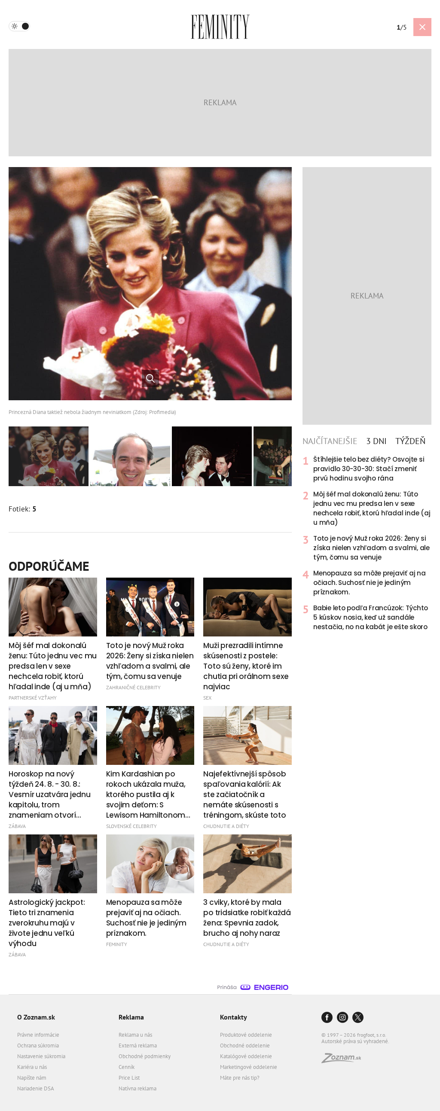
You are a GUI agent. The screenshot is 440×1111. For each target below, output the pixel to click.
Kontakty (233, 1017)
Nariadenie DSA (35, 1088)
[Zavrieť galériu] (422, 27)
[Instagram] (342, 1018)
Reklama (131, 1017)
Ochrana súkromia (38, 1045)
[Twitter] (358, 1018)
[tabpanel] (366, 543)
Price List (129, 1077)
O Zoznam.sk (36, 1017)
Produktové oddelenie (246, 1034)
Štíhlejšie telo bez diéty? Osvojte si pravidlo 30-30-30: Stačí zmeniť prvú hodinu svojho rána (369, 469)
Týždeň (410, 441)
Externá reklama (138, 1045)
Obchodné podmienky (145, 1056)
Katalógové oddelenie (246, 1056)
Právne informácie (38, 1034)
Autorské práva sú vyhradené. (355, 1041)
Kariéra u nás (32, 1067)
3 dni (376, 441)
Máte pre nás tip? (240, 1077)
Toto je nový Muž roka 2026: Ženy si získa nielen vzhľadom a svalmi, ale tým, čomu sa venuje (371, 548)
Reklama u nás (135, 1034)
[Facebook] (327, 1018)
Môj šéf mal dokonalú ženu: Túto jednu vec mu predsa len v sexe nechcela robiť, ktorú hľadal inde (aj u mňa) (372, 508)
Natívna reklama (137, 1088)
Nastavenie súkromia (41, 1056)
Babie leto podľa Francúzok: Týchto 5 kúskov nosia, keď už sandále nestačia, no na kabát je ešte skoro (370, 617)
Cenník (126, 1067)
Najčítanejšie (330, 441)
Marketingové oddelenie (248, 1067)
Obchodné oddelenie (245, 1045)
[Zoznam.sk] (344, 1060)
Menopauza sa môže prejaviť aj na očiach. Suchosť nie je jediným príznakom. (369, 583)
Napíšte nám (31, 1077)
